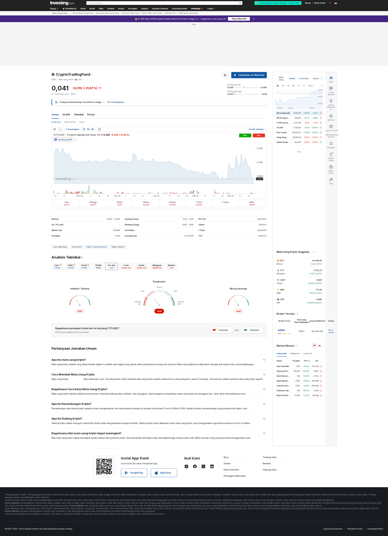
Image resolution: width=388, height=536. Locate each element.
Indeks (292, 78)
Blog (226, 457)
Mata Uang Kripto (59, 13)
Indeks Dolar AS (284, 142)
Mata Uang (281, 78)
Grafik (66, 114)
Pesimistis (223, 330)
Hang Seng (281, 137)
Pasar (81, 122)
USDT (283, 280)
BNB (282, 290)
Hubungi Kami (269, 469)
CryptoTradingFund (99, 247)
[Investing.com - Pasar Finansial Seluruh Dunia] (62, 3)
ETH (282, 270)
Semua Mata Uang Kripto (82, 13)
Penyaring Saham (179, 9)
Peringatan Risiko (375, 529)
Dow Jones (282, 132)
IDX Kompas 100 (284, 118)
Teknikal (79, 114)
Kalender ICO (170, 13)
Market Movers (286, 345)
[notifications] (330, 2)
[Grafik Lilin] (54, 129)
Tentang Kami (269, 457)
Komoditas (304, 78)
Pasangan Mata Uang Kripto (107, 13)
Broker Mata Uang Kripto (152, 13)
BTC (282, 260)
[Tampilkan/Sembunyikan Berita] (99, 129)
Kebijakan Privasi (355, 529)
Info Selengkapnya (115, 102)
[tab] (58, 266)
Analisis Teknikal (66, 257)
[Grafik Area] (60, 129)
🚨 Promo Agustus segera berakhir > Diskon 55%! (278, 3)
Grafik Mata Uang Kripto (188, 13)
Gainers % (295, 353)
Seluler (227, 463)
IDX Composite (283, 113)
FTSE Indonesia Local (286, 123)
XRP (282, 299)
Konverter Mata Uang (130, 13)
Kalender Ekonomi (160, 9)
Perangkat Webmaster (235, 476)
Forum (91, 114)
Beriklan (267, 463)
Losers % (307, 353)
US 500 (280, 127)
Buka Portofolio (231, 469)
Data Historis (70, 122)
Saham (316, 78)
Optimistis (254, 330)
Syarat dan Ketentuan (332, 529)
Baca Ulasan (331, 331)
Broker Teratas (286, 313)
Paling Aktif (282, 353)
